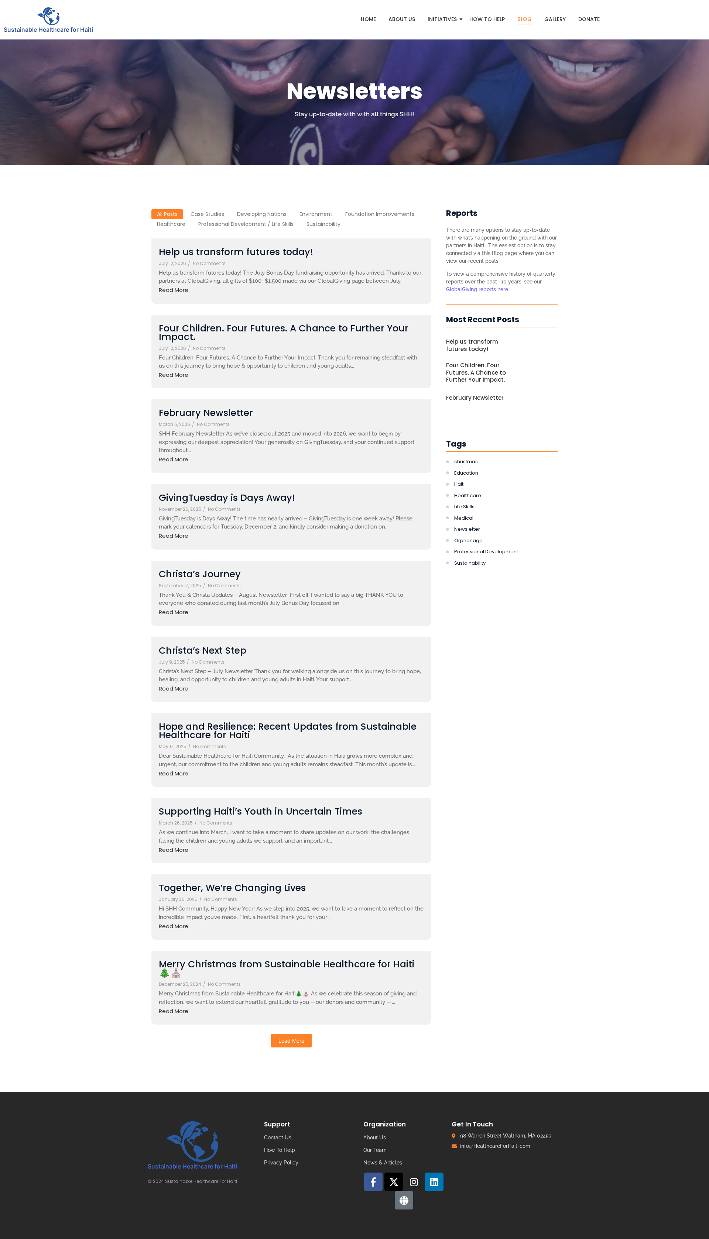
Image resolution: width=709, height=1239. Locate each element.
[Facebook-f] (373, 1182)
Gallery (555, 19)
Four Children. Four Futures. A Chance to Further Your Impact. (283, 332)
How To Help (487, 19)
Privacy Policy (281, 1163)
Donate (589, 19)
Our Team (375, 1150)
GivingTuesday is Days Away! (227, 497)
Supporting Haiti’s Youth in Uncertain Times (260, 811)
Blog (524, 19)
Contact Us (277, 1137)
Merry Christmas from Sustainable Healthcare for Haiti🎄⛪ (286, 968)
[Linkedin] (434, 1182)
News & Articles (382, 1163)
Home (368, 19)
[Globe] (404, 1200)
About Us (401, 19)
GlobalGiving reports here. (478, 289)
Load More (291, 1040)
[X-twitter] (393, 1182)
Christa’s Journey (200, 574)
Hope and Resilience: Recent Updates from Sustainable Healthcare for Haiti (288, 730)
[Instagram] (414, 1182)
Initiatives (442, 19)
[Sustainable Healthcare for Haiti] (48, 16)
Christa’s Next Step (202, 650)
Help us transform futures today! (236, 252)
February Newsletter (206, 413)
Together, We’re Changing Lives (232, 888)
